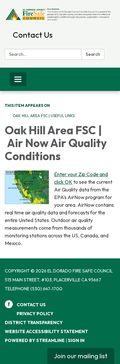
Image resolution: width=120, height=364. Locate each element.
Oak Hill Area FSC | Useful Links (44, 115)
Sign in (76, 340)
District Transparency (34, 322)
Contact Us (32, 35)
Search (93, 54)
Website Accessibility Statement (46, 331)
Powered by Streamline (35, 340)
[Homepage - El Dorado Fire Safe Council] (60, 13)
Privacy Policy (35, 313)
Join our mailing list (81, 356)
